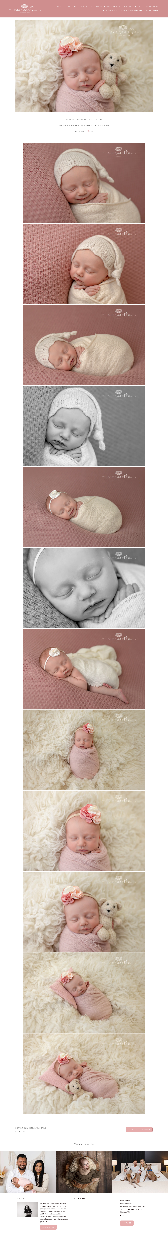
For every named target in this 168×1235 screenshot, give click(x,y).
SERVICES (72, 7)
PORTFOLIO (86, 7)
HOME (60, 7)
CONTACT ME (110, 11)
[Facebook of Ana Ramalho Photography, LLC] (120, 1216)
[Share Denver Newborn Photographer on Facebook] (15, 1131)
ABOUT (127, 7)
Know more (48, 1227)
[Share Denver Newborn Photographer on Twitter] (19, 1131)
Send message (127, 1203)
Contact (126, 1223)
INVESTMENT (151, 7)
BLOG (138, 7)
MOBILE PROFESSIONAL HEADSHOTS (139, 11)
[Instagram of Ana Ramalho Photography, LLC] (123, 1216)
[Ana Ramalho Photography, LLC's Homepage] (24, 8)
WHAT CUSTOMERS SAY (108, 7)
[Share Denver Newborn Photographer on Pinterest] (23, 1131)
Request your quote (139, 1129)
